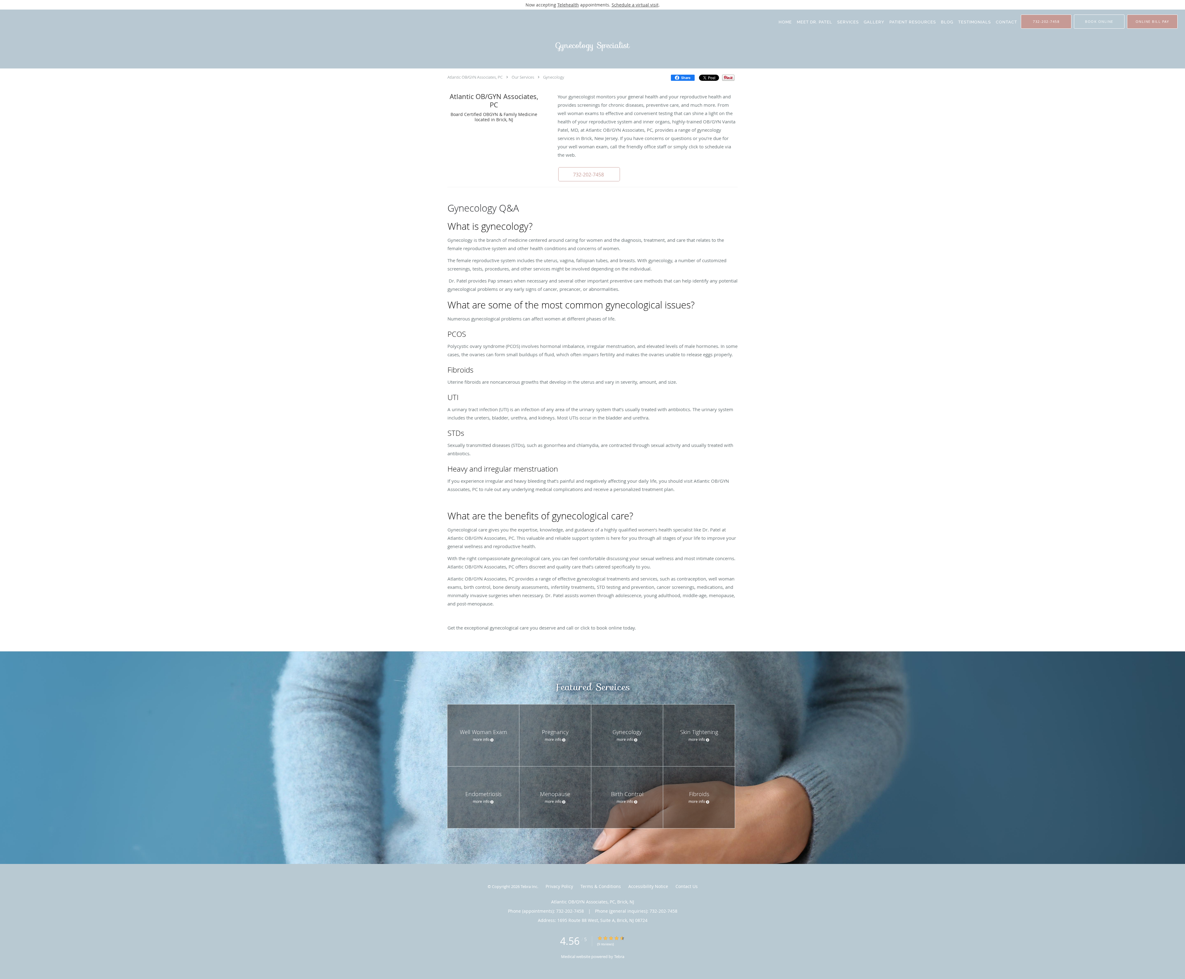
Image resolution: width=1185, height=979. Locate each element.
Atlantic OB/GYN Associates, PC (475, 77)
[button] (1099, 21)
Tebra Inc (529, 886)
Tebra (619, 956)
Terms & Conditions (600, 886)
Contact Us (687, 886)
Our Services (523, 77)
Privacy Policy (559, 886)
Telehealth (568, 5)
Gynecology (553, 77)
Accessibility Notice (648, 886)
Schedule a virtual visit (635, 5)
